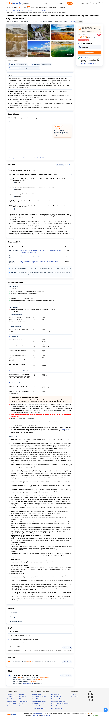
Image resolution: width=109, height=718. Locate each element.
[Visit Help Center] (91, 3)
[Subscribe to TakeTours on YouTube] (89, 697)
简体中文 (73, 694)
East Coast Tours (36, 694)
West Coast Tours (21, 10)
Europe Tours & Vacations (38, 706)
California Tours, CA (31, 10)
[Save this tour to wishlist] (74, 21)
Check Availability (89, 52)
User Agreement (45, 715)
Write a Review (67, 661)
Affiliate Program (11, 703)
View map (60, 164)
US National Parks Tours (38, 703)
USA (14, 10)
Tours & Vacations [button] (11, 7)
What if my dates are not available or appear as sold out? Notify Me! (26, 158)
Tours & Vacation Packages (39, 701)
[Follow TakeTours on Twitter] (92, 694)
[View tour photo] (16, 40)
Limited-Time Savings (83, 40)
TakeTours (8, 10)
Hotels (9, 706)
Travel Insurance (11, 696)
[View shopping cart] (96, 3)
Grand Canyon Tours (56, 699)
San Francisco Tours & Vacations (60, 703)
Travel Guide (22, 706)
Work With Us (22, 696)
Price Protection (23, 701)
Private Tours (52, 7)
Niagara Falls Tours (37, 699)
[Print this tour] (71, 21)
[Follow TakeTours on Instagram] (89, 700)
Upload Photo (67, 675)
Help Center (22, 699)
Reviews (21, 703)
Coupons (9, 694)
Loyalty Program (11, 701)
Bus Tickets (62, 7)
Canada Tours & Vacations (38, 708)
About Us (21, 694)
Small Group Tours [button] (41, 7)
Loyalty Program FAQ (27, 683)
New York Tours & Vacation (39, 696)
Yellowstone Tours (56, 696)
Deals (32, 7)
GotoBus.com (74, 696)
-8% (99, 34)
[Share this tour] (69, 21)
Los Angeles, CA (42, 10)
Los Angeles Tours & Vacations (59, 701)
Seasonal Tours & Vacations (58, 706)
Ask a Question (67, 647)
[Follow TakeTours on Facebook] (89, 694)
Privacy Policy (34, 715)
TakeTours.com (38, 713)
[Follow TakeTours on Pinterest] (92, 696)
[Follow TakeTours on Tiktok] (92, 700)
